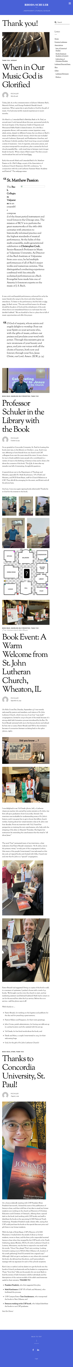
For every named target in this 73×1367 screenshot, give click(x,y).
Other (13, 1051)
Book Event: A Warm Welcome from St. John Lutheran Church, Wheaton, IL (25, 663)
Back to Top (36, 1336)
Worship (14, 60)
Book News (6, 396)
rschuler (15, 94)
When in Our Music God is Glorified (23, 76)
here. (30, 154)
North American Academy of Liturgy (62, 55)
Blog (56, 67)
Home (57, 39)
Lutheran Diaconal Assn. (63, 64)
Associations (59, 45)
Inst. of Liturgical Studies (61, 49)
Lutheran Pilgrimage (62, 74)
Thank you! (6, 60)
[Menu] (70, 3)
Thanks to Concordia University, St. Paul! (23, 1072)
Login (36, 1359)
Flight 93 (58, 77)
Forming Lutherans (61, 42)
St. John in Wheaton (22, 630)
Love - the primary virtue (10, 630)
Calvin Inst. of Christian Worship (62, 60)
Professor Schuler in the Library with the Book (23, 417)
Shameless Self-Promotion (20, 396)
